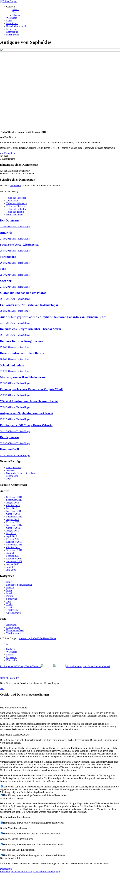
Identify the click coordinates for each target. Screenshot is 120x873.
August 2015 (12, 502)
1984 (8, 478)
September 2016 (14, 497)
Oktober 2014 (13, 505)
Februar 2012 (13, 539)
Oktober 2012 (13, 527)
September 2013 (14, 516)
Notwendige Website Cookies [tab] (14, 734)
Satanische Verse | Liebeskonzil (21, 473)
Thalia (9, 604)
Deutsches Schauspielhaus (19, 584)
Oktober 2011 (13, 547)
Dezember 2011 (14, 541)
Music (9, 590)
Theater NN (12, 610)
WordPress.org (13, 633)
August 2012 (12, 530)
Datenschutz (6, 868)
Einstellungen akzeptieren (12, 871)
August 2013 (12, 519)
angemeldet (15, 185)
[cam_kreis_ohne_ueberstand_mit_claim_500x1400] (8, 1)
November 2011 (14, 544)
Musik (9, 593)
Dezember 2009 (14, 558)
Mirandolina (12, 476)
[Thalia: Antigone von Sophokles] (60, 50)
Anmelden (11, 624)
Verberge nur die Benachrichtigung (42, 871)
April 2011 (11, 553)
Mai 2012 (11, 533)
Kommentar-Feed (15, 630)
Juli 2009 (10, 567)
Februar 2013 (13, 522)
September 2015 (14, 499)
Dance (9, 582)
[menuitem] (63, 10)
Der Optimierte (13, 467)
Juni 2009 (11, 569)
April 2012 (11, 536)
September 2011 (14, 550)
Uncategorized (13, 612)
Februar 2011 (12, 555)
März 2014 (11, 508)
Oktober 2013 (13, 513)
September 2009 (14, 561)
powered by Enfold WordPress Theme (37, 638)
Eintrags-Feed (13, 627)
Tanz (8, 601)
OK (2, 688)
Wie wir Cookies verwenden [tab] (14, 707)
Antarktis (10, 470)
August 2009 (12, 564)
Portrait (9, 596)
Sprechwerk (12, 598)
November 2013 (14, 511)
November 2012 (14, 525)
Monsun (10, 587)
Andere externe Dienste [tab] (11, 798)
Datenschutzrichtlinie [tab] (10, 858)
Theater (10, 607)
